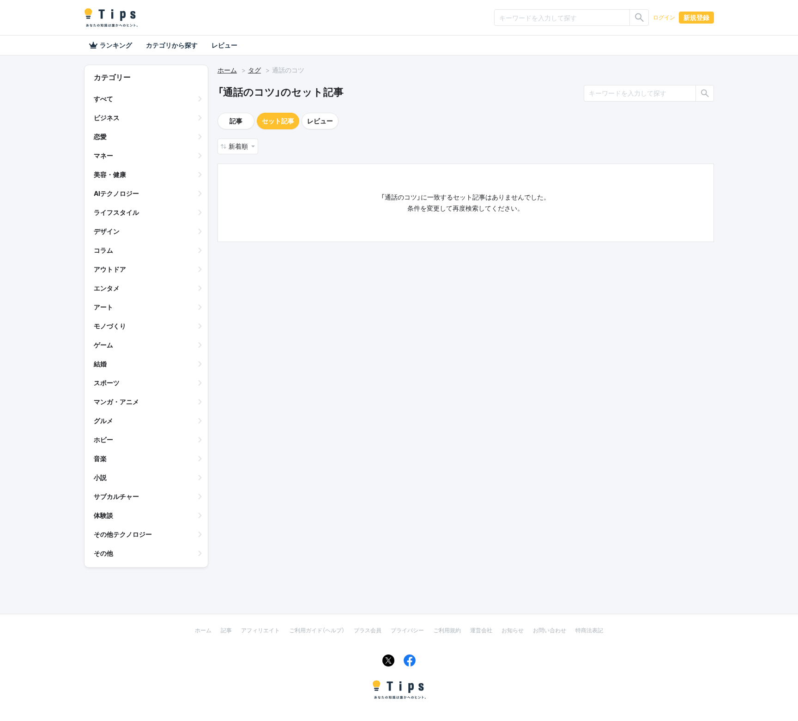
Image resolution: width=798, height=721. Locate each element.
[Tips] (111, 17)
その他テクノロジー (123, 534)
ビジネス (107, 117)
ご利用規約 (447, 630)
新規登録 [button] (696, 17)
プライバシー (407, 630)
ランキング (116, 45)
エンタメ (107, 288)
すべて (103, 99)
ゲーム (103, 345)
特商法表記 (589, 630)
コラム (103, 250)
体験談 (103, 515)
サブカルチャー (116, 496)
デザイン (107, 231)
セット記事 (278, 121)
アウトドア (110, 269)
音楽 (100, 458)
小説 (100, 477)
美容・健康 (110, 174)
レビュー (224, 45)
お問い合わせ (549, 630)
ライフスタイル (116, 212)
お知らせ (513, 630)
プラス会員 (367, 630)
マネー (103, 155)
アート (103, 307)
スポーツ (107, 383)
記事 (236, 121)
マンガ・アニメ (116, 402)
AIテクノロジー (116, 193)
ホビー (103, 439)
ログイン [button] (664, 17)
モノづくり (110, 326)
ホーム (227, 70)
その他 (103, 553)
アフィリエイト (260, 630)
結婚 (100, 364)
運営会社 (481, 630)
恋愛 (100, 136)
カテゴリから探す (172, 45)
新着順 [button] (239, 146)
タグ (254, 70)
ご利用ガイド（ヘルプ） (317, 630)
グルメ (103, 420)
